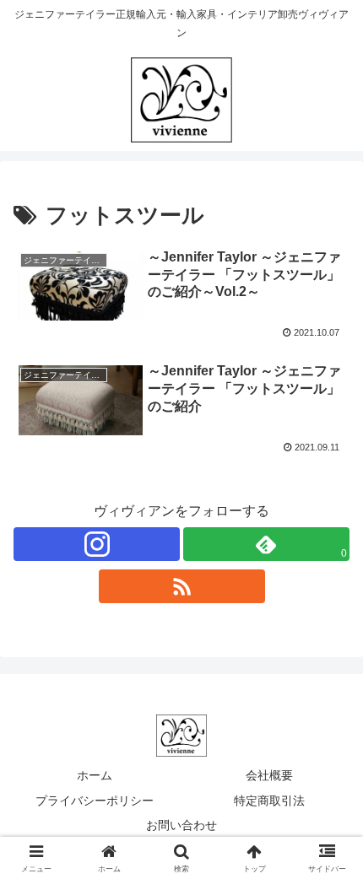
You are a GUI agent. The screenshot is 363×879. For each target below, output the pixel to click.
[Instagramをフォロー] (97, 544)
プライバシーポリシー (94, 800)
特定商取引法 (269, 800)
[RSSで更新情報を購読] (182, 586)
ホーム (94, 775)
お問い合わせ (181, 825)
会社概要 (269, 775)
